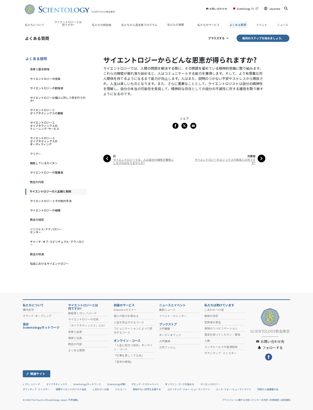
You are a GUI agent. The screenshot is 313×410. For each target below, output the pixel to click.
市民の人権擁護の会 (267, 389)
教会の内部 (37, 182)
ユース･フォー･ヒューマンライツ (233, 389)
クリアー (35, 154)
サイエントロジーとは (83, 306)
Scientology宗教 (116, 384)
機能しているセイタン (43, 163)
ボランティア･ (220, 353)
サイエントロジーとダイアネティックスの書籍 (46, 111)
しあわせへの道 (214, 310)
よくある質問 (238, 25)
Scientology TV (245, 8)
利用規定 (274, 400)
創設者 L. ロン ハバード (82, 313)
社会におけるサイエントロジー (49, 264)
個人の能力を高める (126, 316)
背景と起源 (75, 332)
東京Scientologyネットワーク (42, 325)
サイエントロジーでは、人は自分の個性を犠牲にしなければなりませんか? (143, 161)
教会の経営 (37, 220)
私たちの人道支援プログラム (139, 25)
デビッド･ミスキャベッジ (145, 384)
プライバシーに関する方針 (236, 400)
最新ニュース (167, 310)
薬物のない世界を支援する (147, 389)
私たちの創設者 (101, 25)
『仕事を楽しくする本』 (129, 355)
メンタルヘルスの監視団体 (221, 347)
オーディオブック (170, 335)
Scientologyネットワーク (87, 384)
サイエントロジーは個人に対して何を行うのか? (57, 99)
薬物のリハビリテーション (221, 328)
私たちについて (34, 25)
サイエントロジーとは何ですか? (68, 23)
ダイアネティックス (56, 384)
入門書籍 (164, 329)
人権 (207, 341)
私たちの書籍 (176, 25)
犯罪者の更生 (212, 322)
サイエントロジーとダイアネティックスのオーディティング (43, 141)
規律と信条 (75, 338)
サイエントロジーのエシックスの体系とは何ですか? (225, 161)
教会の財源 (37, 254)
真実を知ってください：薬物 (222, 334)
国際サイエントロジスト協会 (71, 389)
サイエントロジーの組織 (45, 210)
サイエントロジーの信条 (45, 79)
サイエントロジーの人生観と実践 (50, 191)
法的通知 (285, 400)
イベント (261, 25)
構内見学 (28, 310)
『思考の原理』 (123, 362)
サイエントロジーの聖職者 (46, 172)
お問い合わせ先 (218, 8)
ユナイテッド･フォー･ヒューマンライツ (188, 389)
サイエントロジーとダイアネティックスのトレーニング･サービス (44, 125)
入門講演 (164, 341)
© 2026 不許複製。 (51, 400)
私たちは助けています (219, 305)
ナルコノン (121, 389)
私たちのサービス (208, 25)
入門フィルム (167, 347)
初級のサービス (124, 305)
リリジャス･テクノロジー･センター (46, 230)
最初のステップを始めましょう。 (263, 38)
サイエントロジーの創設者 (46, 88)
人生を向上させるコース (129, 322)
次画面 (251, 156)
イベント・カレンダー (173, 316)
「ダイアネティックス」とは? (86, 325)
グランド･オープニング (37, 316)
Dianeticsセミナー (125, 310)
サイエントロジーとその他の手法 (51, 201)
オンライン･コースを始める (179, 384)
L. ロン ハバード (31, 384)
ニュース (282, 25)
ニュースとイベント (172, 305)
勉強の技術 (211, 316)
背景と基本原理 (39, 69)
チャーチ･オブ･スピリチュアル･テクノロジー (57, 243)
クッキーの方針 (260, 400)
